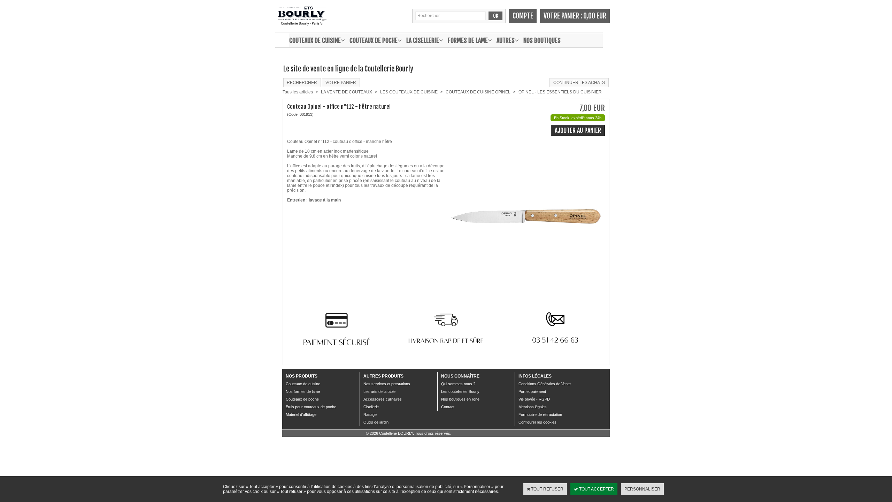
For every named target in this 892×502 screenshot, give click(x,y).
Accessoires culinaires (382, 399)
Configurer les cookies (537, 422)
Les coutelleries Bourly (460, 391)
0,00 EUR (594, 16)
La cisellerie (422, 40)
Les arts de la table (379, 391)
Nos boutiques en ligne (460, 399)
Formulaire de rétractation (540, 414)
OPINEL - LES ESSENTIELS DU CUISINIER (560, 92)
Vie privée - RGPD (534, 399)
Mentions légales (532, 407)
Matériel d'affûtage (301, 414)
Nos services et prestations (386, 384)
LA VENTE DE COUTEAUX (346, 92)
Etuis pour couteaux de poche (311, 407)
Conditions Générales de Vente (544, 384)
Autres (506, 40)
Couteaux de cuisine (315, 40)
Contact (447, 407)
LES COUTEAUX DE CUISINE (409, 92)
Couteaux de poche (373, 40)
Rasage (370, 414)
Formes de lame (468, 40)
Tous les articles (298, 92)
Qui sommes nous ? (458, 384)
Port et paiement (532, 391)
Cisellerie (371, 407)
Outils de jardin (376, 422)
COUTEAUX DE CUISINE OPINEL (478, 92)
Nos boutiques (542, 40)
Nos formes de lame (303, 391)
